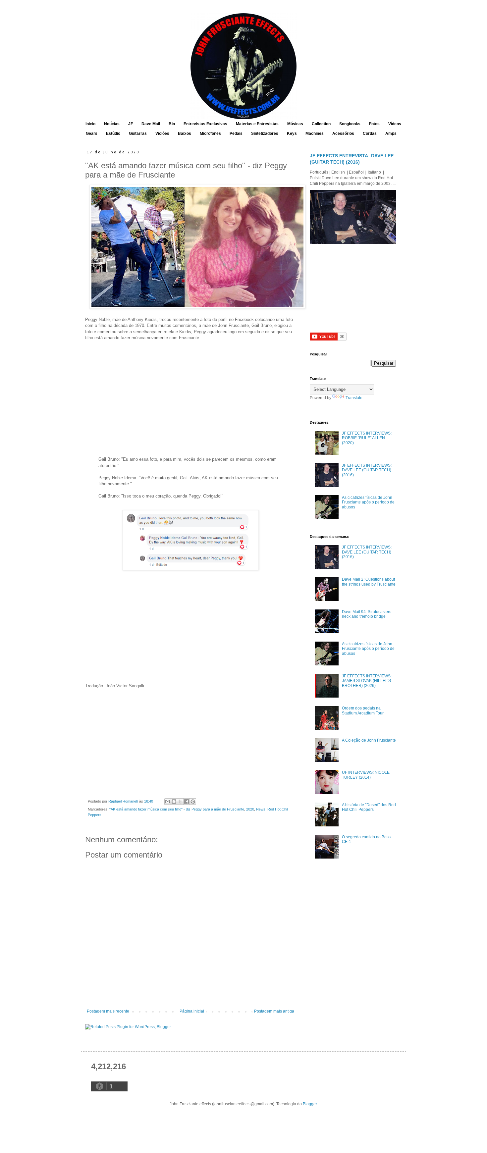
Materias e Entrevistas (257, 124)
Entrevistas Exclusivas (205, 124)
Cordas (370, 133)
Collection (321, 124)
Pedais (236, 133)
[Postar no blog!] (174, 801)
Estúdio (113, 133)
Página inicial (192, 1011)
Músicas (295, 124)
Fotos (374, 124)
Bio (172, 124)
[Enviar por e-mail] (167, 801)
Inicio (90, 124)
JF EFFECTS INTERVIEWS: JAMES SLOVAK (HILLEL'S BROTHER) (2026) (367, 681)
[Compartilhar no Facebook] (186, 801)
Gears (91, 133)
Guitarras (138, 133)
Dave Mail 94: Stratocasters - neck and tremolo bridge (368, 614)
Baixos (184, 133)
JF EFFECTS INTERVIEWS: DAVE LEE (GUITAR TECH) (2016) (367, 470)
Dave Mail (150, 124)
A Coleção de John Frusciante (369, 740)
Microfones (210, 133)
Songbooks (349, 124)
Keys (292, 133)
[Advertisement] (190, 399)
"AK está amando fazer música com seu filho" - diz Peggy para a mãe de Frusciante (176, 809)
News (260, 809)
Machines (314, 133)
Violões (162, 133)
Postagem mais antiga (274, 1011)
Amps (391, 133)
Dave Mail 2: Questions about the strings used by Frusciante (369, 581)
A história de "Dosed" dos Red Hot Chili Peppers (369, 807)
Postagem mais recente (108, 1011)
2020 (250, 809)
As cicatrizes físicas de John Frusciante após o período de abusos (368, 502)
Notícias (112, 124)
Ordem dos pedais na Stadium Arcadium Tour (363, 710)
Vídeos (394, 124)
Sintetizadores (264, 133)
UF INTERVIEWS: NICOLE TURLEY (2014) (366, 774)
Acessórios (343, 133)
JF (130, 124)
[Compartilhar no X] (180, 801)
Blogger (310, 1104)
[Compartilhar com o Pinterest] (192, 801)
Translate (354, 397)
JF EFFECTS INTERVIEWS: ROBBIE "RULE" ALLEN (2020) (367, 438)
